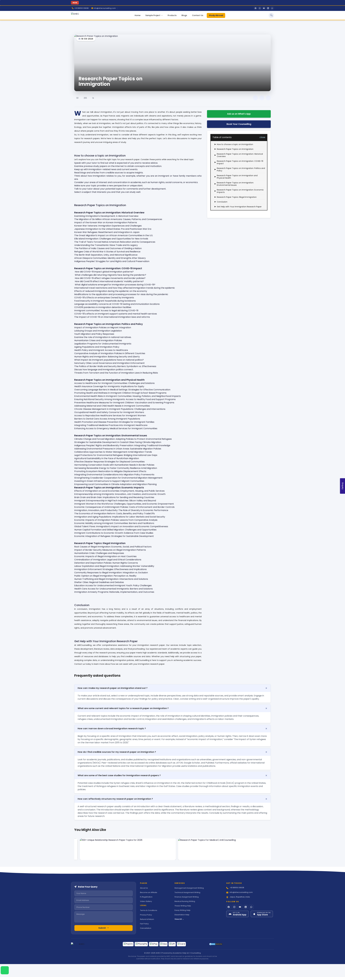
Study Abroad (216, 15)
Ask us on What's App (239, 113)
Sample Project (153, 15)
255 (85, 98)
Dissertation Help (182, 914)
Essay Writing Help (182, 910)
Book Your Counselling (239, 124)
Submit (102, 928)
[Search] (271, 15)
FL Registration (146, 897)
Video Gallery (146, 901)
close (262, 137)
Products (172, 15)
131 (77, 98)
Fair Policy (144, 923)
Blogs (184, 15)
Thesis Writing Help (183, 905)
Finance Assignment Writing (187, 897)
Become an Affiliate (148, 892)
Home (137, 15)
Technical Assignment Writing (187, 892)
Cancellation (145, 928)
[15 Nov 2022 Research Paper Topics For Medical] (222, 849)
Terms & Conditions (148, 910)
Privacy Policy (146, 915)
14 (93, 98)
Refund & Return (147, 919)
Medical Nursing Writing (185, 901)
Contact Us (197, 15)
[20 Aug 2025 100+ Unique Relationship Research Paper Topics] (123, 849)
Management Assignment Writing (189, 888)
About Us (144, 888)
